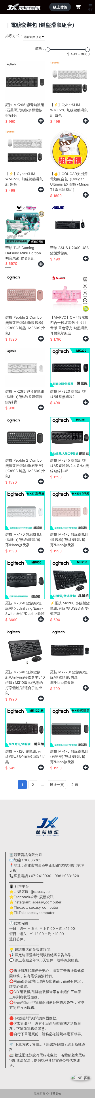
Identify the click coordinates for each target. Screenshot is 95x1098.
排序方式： (14, 36)
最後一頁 (57, 784)
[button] (90, 5)
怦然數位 (55, 1093)
